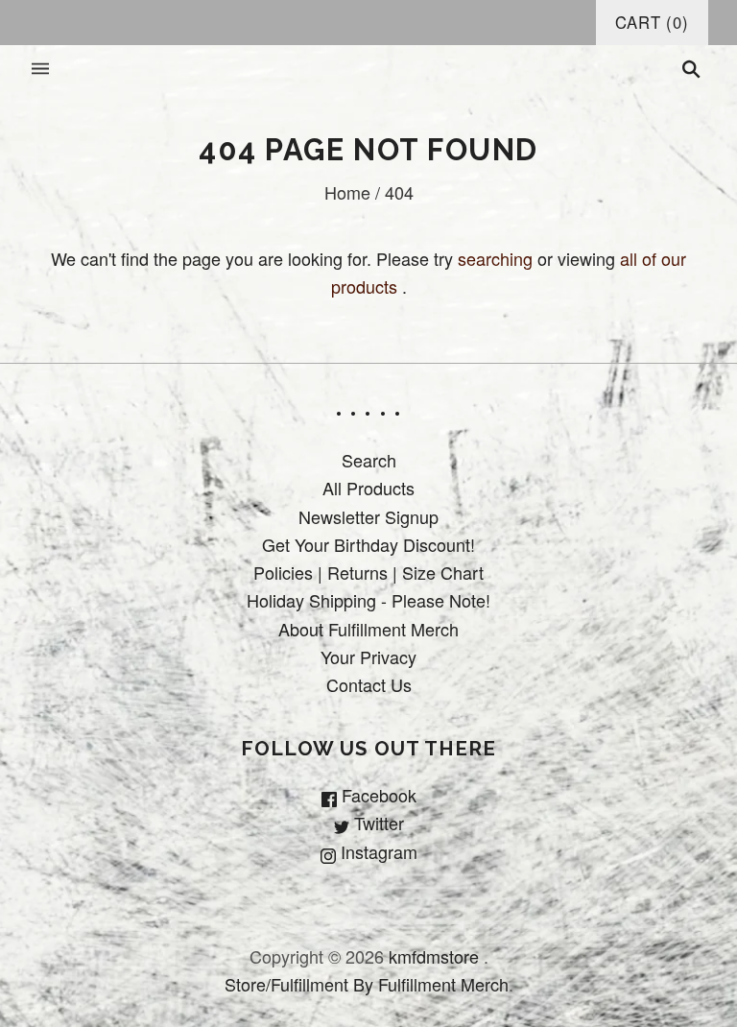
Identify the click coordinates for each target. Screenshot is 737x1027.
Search (369, 459)
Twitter (376, 822)
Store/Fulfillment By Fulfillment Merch (367, 983)
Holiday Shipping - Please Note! (368, 599)
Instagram (376, 851)
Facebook (376, 794)
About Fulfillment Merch (368, 628)
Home (347, 191)
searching (495, 258)
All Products (368, 487)
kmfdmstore (434, 955)
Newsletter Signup (368, 516)
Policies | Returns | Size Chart (368, 572)
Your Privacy (368, 656)
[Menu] (40, 70)
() (652, 22)
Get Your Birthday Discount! (368, 544)
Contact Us (369, 684)
